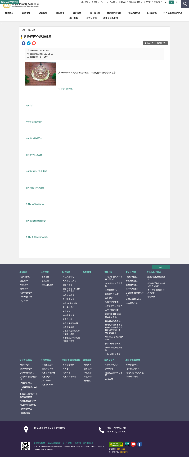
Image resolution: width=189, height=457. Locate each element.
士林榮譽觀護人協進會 (29, 388)
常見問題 (147, 2)
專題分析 (88, 377)
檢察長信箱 (67, 285)
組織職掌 (24, 289)
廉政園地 (109, 369)
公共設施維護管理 (112, 321)
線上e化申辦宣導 (70, 303)
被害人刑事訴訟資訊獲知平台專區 (71, 332)
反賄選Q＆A (47, 377)
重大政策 (24, 301)
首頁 (23, 30)
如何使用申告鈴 (65, 89)
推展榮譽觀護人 (27, 373)
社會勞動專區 (26, 409)
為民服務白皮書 (69, 281)
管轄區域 (24, 285)
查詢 (185, 4)
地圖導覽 (45, 277)
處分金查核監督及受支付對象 (156, 291)
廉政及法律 (91, 18)
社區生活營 (25, 413)
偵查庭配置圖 (47, 285)
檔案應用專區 (68, 327)
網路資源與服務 (110, 18)
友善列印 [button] (162, 43)
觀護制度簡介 (26, 369)
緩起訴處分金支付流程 (156, 278)
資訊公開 (77, 13)
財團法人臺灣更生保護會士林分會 (29, 395)
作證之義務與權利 (34, 122)
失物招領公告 (132, 303)
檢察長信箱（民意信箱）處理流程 (71, 290)
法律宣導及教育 (112, 365)
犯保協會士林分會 (28, 401)
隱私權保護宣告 (39, 443)
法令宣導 (66, 373)
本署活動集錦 (68, 365)
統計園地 (73, 18)
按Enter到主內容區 (9, 2)
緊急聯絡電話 (134, 2)
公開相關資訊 (111, 290)
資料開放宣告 (88, 443)
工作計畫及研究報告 (113, 306)
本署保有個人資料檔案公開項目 (113, 278)
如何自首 (30, 106)
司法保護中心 (68, 277)
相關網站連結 (132, 377)
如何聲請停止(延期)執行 (36, 171)
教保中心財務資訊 (112, 344)
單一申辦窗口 (68, 307)
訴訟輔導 (60, 13)
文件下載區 (46, 381)
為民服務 (43, 13)
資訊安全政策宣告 (54, 443)
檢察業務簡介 (26, 293)
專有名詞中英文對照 (135, 373)
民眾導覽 (26, 13)
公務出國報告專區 (112, 354)
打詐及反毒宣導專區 (173, 13)
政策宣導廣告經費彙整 (113, 349)
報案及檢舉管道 (69, 377)
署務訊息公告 (132, 277)
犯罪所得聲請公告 (134, 299)
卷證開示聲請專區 (70, 323)
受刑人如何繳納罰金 (35, 204)
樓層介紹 (45, 281)
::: (1, 23)
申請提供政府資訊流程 (113, 285)
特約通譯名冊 (68, 315)
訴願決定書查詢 (112, 302)
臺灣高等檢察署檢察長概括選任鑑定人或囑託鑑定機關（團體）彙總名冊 (113, 329)
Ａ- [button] (165, 2)
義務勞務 (151, 297)
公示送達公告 (132, 289)
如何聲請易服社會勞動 (36, 221)
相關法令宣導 (47, 369)
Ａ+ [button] (177, 2)
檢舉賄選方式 (47, 365)
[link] (23, 43)
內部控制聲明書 (112, 310)
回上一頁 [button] (150, 43)
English (103, 2)
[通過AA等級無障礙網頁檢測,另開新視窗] (116, 445)
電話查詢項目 (68, 299)
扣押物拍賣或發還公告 (135, 294)
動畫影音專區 (132, 365)
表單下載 (66, 311)
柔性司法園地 (26, 383)
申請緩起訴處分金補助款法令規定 (156, 285)
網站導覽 (84, 2)
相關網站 (88, 381)
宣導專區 (109, 379)
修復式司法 (25, 365)
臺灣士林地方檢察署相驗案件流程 (71, 339)
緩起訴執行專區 (114, 13)
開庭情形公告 (132, 285)
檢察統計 (88, 369)
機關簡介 (9, 13)
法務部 (157, 2)
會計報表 (109, 298)
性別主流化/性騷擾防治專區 (114, 338)
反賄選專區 (152, 13)
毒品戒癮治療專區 (28, 405)
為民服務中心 (26, 297)
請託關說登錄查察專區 (113, 374)
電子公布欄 (95, 13)
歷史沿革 (24, 281)
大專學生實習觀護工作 (29, 378)
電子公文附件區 (133, 369)
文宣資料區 (67, 319)
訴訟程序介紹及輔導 (37, 36)
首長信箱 (122, 2)
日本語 (112, 2)
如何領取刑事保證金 (35, 188)
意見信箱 (78, 443)
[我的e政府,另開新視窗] (127, 445)
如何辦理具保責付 (34, 155)
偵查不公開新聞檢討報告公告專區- (113, 315)
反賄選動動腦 (47, 385)
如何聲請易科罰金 (34, 138)
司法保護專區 (134, 13)
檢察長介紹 (25, 277)
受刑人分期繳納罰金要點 (37, 237)
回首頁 (94, 2)
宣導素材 (66, 369)
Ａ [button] (171, 2)
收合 (161, 267)
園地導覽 (88, 365)
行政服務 (88, 373)
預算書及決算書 (112, 294)
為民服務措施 (68, 295)
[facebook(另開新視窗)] (139, 445)
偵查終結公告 (132, 281)
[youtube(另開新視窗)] (133, 445)
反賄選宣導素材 (48, 373)
